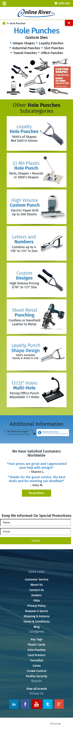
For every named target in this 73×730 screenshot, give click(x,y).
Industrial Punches (26, 48)
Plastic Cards (36, 644)
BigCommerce (63, 728)
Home (4, 23)
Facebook (25, 704)
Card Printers (36, 655)
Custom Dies (36, 37)
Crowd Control (36, 671)
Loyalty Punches (51, 43)
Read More (36, 493)
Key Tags (36, 639)
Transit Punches (25, 53)
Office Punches (52, 53)
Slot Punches (54, 48)
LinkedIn (13, 704)
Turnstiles (36, 660)
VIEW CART (64, 3)
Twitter (48, 704)
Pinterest (59, 704)
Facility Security (36, 676)
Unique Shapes (24, 43)
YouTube (36, 704)
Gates (37, 665)
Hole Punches (36, 650)
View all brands (36, 689)
